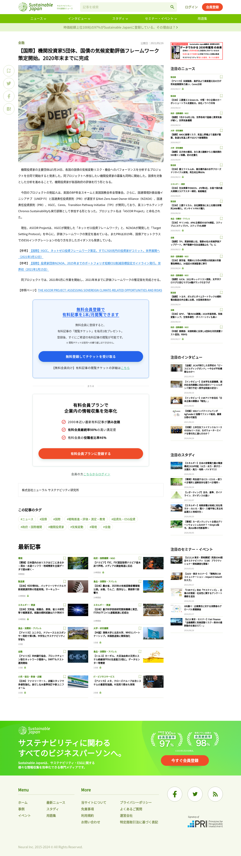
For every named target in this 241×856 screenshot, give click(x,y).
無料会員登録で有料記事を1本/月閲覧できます (90, 311)
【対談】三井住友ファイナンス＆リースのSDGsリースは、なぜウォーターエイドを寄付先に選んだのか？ (203, 430)
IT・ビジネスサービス (104, 676)
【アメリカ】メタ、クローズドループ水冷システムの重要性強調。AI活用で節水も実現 (117, 682)
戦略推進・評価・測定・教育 (86, 519)
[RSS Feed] (215, 794)
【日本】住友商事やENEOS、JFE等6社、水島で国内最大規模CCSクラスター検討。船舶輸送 (196, 189)
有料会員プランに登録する (91, 453)
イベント (24, 815)
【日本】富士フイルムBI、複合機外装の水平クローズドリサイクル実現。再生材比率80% (196, 171)
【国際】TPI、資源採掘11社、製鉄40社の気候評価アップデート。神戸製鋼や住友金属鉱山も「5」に (196, 243)
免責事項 (87, 809)
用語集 (202, 18)
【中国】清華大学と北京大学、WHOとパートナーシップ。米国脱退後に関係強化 (117, 634)
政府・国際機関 (32, 527)
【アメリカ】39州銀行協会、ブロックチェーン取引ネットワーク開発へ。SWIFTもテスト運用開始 (41, 659)
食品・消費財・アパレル (105, 581)
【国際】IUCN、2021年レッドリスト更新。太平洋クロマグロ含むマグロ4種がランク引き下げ (196, 281)
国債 (44, 519)
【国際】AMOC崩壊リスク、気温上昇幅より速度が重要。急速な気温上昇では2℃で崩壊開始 (196, 136)
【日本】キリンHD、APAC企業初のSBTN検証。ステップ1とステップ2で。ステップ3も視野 (196, 224)
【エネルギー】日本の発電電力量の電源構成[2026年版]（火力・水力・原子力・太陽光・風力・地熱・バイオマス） (203, 466)
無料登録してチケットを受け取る (91, 356)
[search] (172, 7)
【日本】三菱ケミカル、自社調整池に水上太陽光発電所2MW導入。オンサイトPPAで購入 (196, 207)
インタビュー (77, 18)
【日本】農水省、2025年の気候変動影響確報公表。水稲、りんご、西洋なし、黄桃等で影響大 (117, 589)
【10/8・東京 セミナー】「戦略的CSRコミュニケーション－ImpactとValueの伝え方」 (203, 576)
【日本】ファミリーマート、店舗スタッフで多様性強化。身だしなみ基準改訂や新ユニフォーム (41, 684)
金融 (21, 42)
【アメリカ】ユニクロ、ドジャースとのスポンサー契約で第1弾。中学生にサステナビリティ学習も (42, 636)
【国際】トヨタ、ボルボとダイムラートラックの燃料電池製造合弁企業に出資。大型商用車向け (196, 298)
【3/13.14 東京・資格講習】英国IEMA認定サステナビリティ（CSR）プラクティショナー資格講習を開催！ (203, 560)
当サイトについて (93, 802)
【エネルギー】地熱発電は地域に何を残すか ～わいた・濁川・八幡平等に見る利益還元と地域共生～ (203, 508)
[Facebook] (174, 794)
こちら (125, 368)
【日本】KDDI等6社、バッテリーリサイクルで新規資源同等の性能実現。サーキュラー (42, 587)
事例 (21, 809)
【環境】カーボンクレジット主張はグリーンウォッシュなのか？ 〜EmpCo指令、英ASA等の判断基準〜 (203, 524)
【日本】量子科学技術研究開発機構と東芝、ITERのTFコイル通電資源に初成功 (116, 610)
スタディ (118, 18)
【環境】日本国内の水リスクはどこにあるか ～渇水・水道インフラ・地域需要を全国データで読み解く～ (41, 566)
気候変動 (77, 527)
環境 (94, 527)
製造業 (21, 581)
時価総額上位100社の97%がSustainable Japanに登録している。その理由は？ (120, 27)
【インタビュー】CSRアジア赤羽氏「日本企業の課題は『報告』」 (203, 399)
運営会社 (126, 815)
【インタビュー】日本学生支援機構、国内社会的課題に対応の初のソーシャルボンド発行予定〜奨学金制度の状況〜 (203, 384)
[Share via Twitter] (8, 83)
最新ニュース (55, 802)
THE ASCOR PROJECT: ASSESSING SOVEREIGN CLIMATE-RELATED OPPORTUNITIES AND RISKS (100, 290)
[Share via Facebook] (8, 96)
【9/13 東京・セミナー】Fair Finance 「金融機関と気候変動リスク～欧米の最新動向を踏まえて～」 (203, 622)
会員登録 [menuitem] (212, 7)
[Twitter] (195, 794)
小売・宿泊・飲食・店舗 (29, 676)
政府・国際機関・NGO (104, 558)
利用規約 (87, 815)
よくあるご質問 (131, 809)
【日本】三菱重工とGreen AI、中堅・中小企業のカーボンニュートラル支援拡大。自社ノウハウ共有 (196, 101)
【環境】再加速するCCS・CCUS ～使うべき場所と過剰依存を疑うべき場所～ (203, 481)
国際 (58, 519)
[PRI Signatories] (205, 822)
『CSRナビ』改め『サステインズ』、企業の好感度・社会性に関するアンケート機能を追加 (203, 593)
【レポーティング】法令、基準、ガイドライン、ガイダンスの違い (203, 494)
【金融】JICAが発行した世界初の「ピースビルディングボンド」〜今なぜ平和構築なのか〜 (203, 368)
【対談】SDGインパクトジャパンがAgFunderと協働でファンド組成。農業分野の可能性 (202, 414)
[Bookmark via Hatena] (8, 109)
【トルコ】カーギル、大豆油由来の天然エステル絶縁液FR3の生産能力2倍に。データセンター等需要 (117, 659)
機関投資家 (57, 527)
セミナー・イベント (159, 18)
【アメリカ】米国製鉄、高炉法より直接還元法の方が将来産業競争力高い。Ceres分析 (196, 82)
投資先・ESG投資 (124, 519)
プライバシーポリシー (136, 802)
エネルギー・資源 (26, 604)
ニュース (36, 18)
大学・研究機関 (101, 628)
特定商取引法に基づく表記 (139, 822)
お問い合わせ (90, 822)
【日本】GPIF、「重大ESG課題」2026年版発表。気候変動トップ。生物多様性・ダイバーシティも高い (196, 315)
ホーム (23, 802)
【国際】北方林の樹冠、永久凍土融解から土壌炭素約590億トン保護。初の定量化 (196, 153)
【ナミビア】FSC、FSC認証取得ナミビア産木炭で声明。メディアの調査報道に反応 (117, 564)
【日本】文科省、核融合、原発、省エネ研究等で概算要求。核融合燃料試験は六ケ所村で (41, 610)
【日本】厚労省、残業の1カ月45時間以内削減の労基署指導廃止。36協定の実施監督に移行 (196, 262)
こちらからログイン (96, 474)
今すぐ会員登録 (184, 760)
